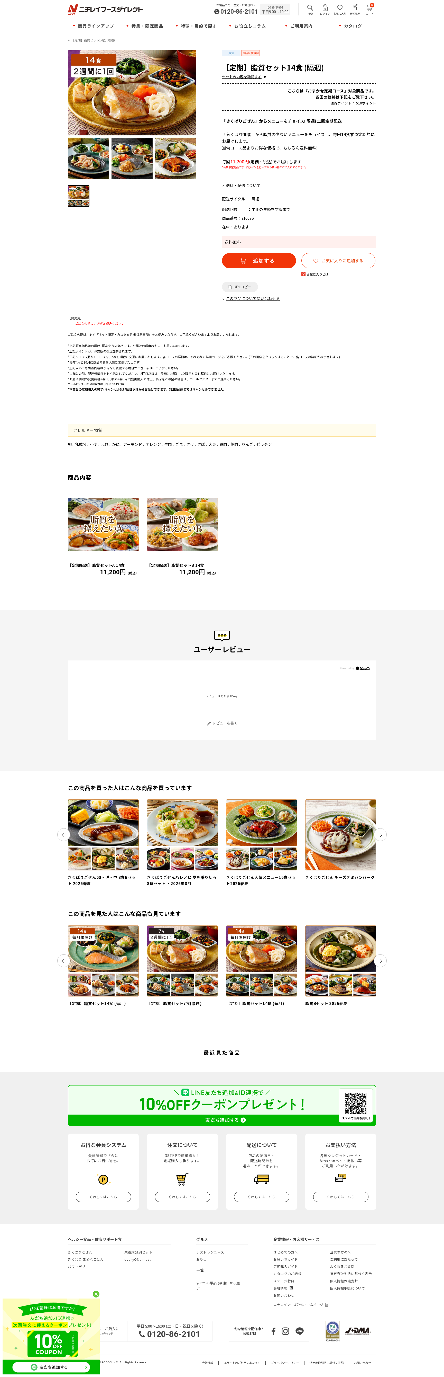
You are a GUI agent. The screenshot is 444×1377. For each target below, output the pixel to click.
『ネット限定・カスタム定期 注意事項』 (124, 334)
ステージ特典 (283, 1280)
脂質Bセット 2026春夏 (326, 1003)
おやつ (201, 1259)
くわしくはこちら (103, 1196)
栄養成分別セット (138, 1252)
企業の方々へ (340, 1252)
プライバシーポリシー (285, 1363)
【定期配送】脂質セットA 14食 (96, 565)
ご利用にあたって (344, 1259)
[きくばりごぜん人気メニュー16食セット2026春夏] (261, 834)
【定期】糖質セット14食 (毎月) (97, 1003)
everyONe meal (137, 1259)
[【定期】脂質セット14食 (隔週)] (132, 114)
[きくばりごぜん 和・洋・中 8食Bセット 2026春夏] (103, 834)
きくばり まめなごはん (86, 1259)
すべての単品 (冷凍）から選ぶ (218, 1286)
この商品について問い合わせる (253, 298)
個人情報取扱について (347, 1288)
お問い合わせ (283, 1295)
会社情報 (207, 1363)
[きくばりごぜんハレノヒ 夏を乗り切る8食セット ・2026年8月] (182, 834)
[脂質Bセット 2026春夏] (340, 960)
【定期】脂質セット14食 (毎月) (255, 1003)
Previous (63, 834)
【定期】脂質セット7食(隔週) (174, 1003)
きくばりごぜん (80, 1252)
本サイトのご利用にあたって (242, 1363)
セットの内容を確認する (242, 76)
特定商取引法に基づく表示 (351, 1273)
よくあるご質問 (342, 1266)
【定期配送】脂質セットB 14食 (175, 565)
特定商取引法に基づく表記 (327, 1363)
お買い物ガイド (285, 1259)
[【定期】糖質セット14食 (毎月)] (103, 960)
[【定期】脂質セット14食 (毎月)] (261, 960)
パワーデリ (76, 1266)
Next (380, 834)
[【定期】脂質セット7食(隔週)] (182, 960)
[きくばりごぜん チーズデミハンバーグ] (340, 834)
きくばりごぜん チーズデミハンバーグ (340, 877)
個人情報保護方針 (344, 1280)
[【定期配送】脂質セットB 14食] (182, 524)
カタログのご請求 (287, 1273)
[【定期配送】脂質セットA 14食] (103, 524)
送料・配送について (243, 185)
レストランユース (210, 1252)
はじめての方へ (285, 1252)
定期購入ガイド (285, 1266)
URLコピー (243, 287)
